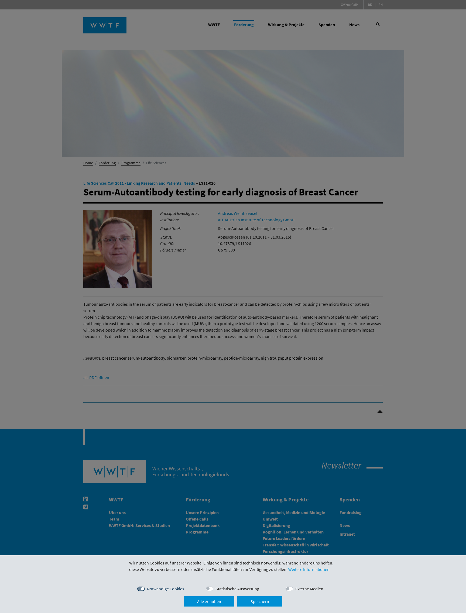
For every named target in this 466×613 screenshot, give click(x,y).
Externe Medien (309, 588)
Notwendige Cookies (165, 588)
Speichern (260, 601)
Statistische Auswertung (237, 588)
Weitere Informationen (309, 569)
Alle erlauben (209, 601)
